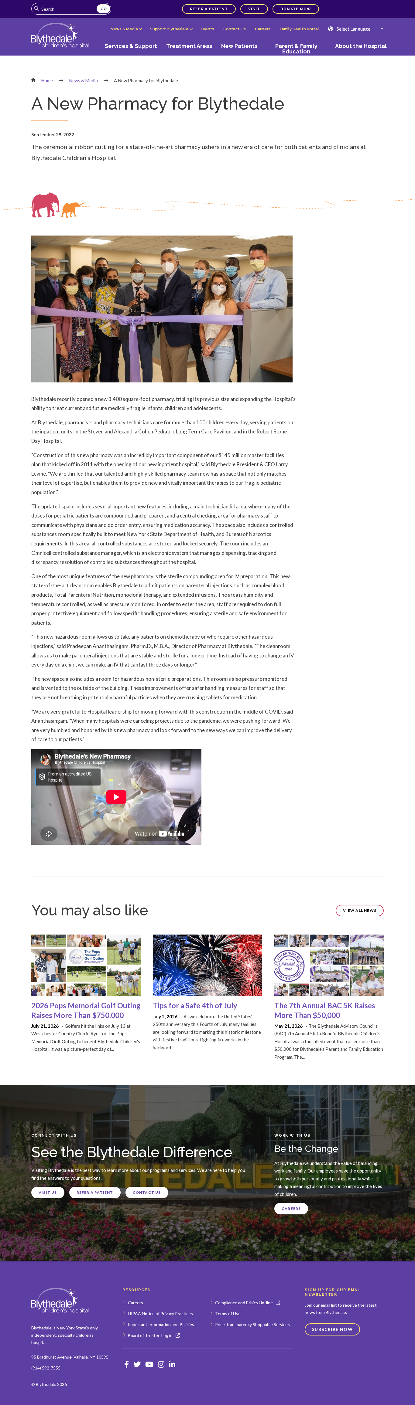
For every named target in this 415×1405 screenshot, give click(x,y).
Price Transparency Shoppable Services (252, 1324)
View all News (359, 910)
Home (47, 80)
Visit (254, 9)
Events (207, 29)
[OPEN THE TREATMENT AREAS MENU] (189, 56)
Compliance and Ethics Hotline (244, 1302)
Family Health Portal (299, 29)
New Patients (239, 46)
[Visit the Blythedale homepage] (60, 1301)
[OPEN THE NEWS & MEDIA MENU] (126, 33)
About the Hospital (361, 46)
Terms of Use (228, 1313)
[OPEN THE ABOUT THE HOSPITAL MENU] (359, 56)
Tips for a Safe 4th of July (195, 1005)
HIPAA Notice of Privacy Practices (160, 1313)
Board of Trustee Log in (150, 1335)
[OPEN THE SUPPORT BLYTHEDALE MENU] (171, 33)
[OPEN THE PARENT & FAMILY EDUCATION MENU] (296, 56)
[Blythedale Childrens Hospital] (60, 36)
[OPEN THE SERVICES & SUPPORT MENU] (131, 56)
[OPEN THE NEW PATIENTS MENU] (239, 56)
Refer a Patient (209, 9)
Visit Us (48, 1192)
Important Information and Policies (161, 1324)
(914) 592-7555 (45, 1367)
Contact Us (234, 29)
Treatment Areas (189, 46)
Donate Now (295, 9)
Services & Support (131, 46)
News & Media (124, 29)
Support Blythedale (169, 29)
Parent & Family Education (296, 49)
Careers (263, 29)
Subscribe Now (332, 1329)
